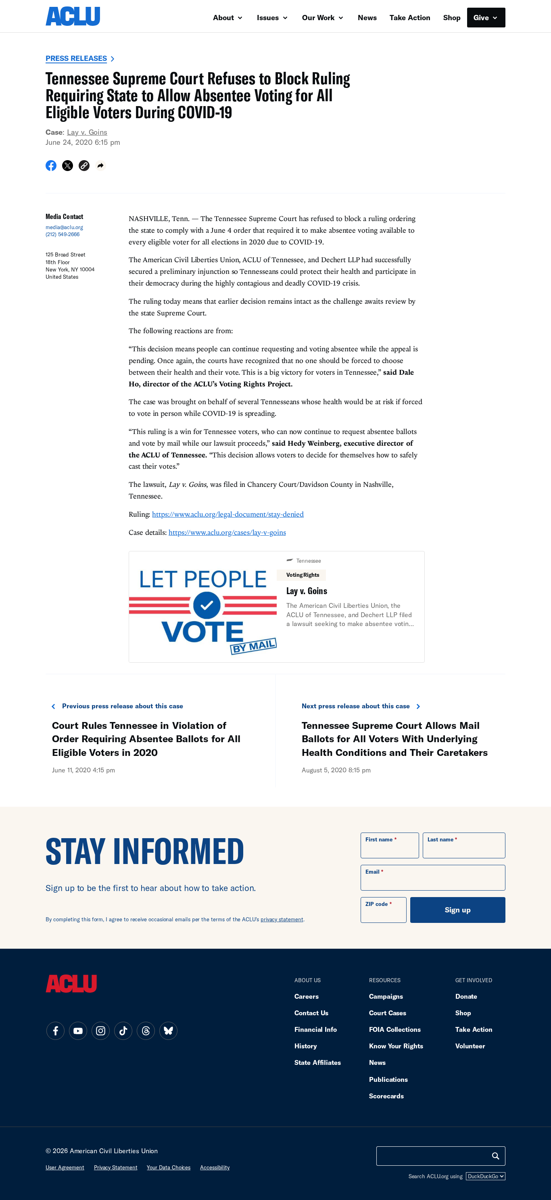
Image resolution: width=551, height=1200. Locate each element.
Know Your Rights (396, 1046)
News (367, 17)
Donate (466, 996)
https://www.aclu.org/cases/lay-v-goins (227, 532)
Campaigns (386, 996)
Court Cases (387, 1012)
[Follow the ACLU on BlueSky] (168, 1030)
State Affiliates (317, 1062)
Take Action (410, 17)
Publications (388, 1079)
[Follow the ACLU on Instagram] (100, 1030)
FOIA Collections (395, 1029)
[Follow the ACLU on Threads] (145, 1030)
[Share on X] (67, 168)
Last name (440, 839)
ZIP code (376, 904)
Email (372, 871)
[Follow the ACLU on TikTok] (123, 1030)
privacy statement (282, 919)
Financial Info (315, 1029)
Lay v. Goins (87, 131)
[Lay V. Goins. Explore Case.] (276, 606)
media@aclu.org (64, 227)
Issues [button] (269, 17)
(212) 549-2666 (62, 234)
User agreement (65, 1167)
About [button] (224, 17)
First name (378, 839)
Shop (452, 17)
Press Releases (76, 58)
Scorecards (386, 1096)
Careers (306, 996)
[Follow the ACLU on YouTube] (78, 1030)
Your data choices (168, 1167)
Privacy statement (116, 1167)
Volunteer (470, 1046)
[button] (84, 166)
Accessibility (215, 1167)
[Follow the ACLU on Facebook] (55, 1030)
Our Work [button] (319, 17)
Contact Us (311, 1012)
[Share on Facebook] (51, 168)
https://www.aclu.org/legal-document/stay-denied (228, 514)
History (305, 1046)
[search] (495, 1156)
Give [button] (482, 17)
